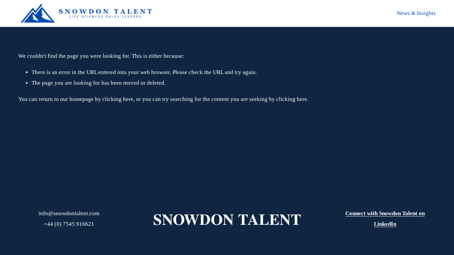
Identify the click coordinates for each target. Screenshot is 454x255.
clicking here (117, 99)
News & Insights (416, 13)
